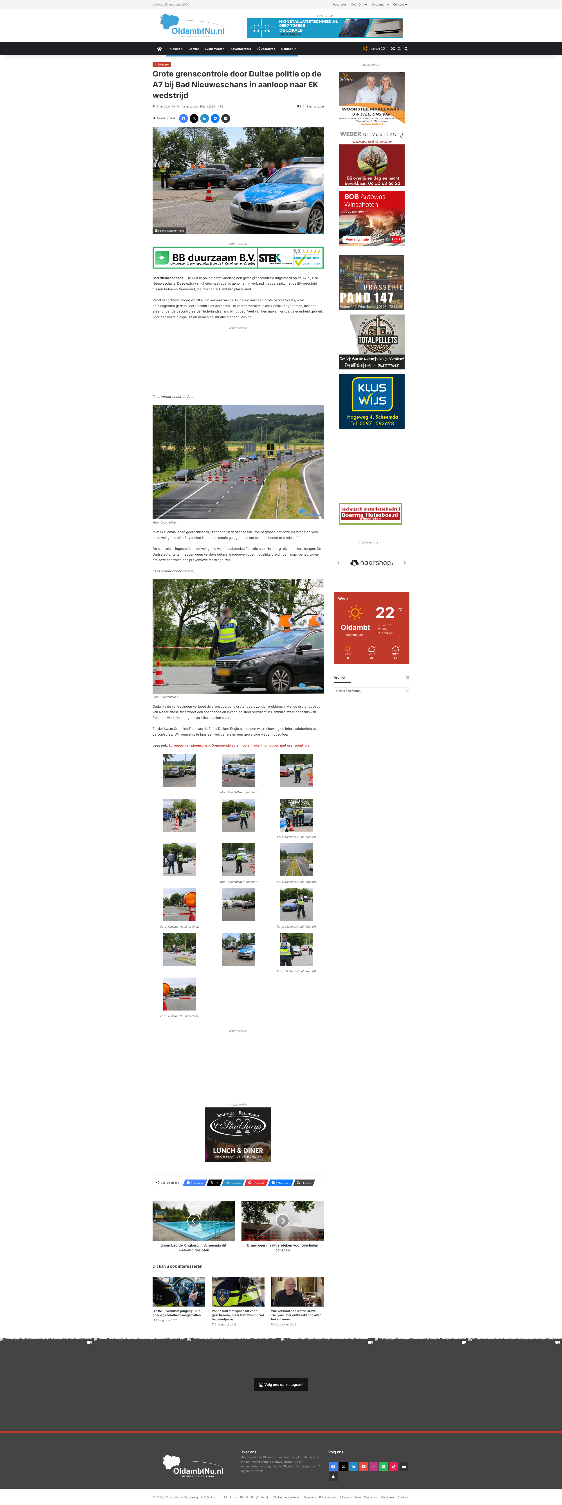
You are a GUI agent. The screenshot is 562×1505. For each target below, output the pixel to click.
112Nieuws (162, 64)
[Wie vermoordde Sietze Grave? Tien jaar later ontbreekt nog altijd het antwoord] (297, 1292)
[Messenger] (215, 118)
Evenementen (214, 49)
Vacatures (340, 4)
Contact (398, 4)
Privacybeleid (328, 1497)
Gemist (194, 49)
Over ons (357, 4)
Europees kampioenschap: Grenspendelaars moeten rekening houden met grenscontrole (239, 745)
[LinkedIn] (204, 118)
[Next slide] (404, 563)
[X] (194, 118)
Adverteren (293, 1497)
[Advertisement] (238, 362)
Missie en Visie (350, 1497)
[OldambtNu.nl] (193, 25)
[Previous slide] (338, 563)
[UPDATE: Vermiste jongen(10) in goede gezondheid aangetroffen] (179, 1292)
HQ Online (208, 1497)
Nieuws (174, 49)
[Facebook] (183, 118)
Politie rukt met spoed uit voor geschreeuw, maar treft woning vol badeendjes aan (238, 1315)
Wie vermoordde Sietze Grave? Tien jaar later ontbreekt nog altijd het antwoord (296, 1315)
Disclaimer (378, 4)
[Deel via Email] (225, 118)
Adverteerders (241, 49)
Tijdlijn (277, 1497)
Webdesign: (192, 1497)
